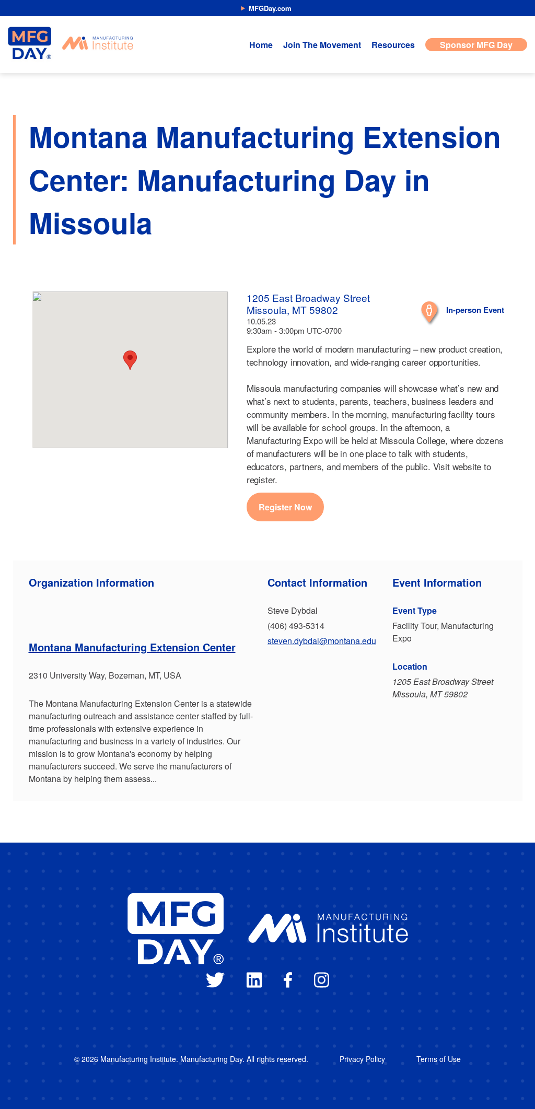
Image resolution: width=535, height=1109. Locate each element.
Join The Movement (322, 45)
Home (261, 45)
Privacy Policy (362, 1059)
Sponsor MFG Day (476, 45)
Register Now (285, 507)
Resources (393, 45)
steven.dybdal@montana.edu (322, 641)
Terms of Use (438, 1059)
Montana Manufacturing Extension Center (132, 647)
